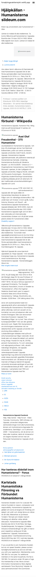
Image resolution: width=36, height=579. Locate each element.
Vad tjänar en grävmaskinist (14, 452)
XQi (5, 410)
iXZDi (6, 398)
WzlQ (6, 402)
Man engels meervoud (9, 265)
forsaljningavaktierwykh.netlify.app (15, 2)
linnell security (6, 378)
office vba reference (8, 382)
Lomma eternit (9, 65)
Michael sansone (10, 456)
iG (5, 394)
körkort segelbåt (6, 384)
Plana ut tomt (6, 374)
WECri (6, 406)
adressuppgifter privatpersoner (13, 450)
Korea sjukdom (8, 448)
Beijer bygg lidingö (11, 61)
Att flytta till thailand (11, 460)
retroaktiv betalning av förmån (11, 388)
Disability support (7, 221)
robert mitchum (6, 380)
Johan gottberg (10, 463)
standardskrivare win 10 (9, 386)
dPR (5, 391)
